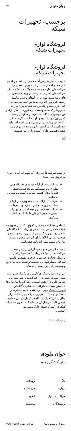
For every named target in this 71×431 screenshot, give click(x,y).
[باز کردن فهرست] (7, 6)
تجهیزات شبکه (57, 290)
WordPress (11, 423)
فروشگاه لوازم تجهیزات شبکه (50, 47)
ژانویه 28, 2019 (57, 320)
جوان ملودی (58, 6)
